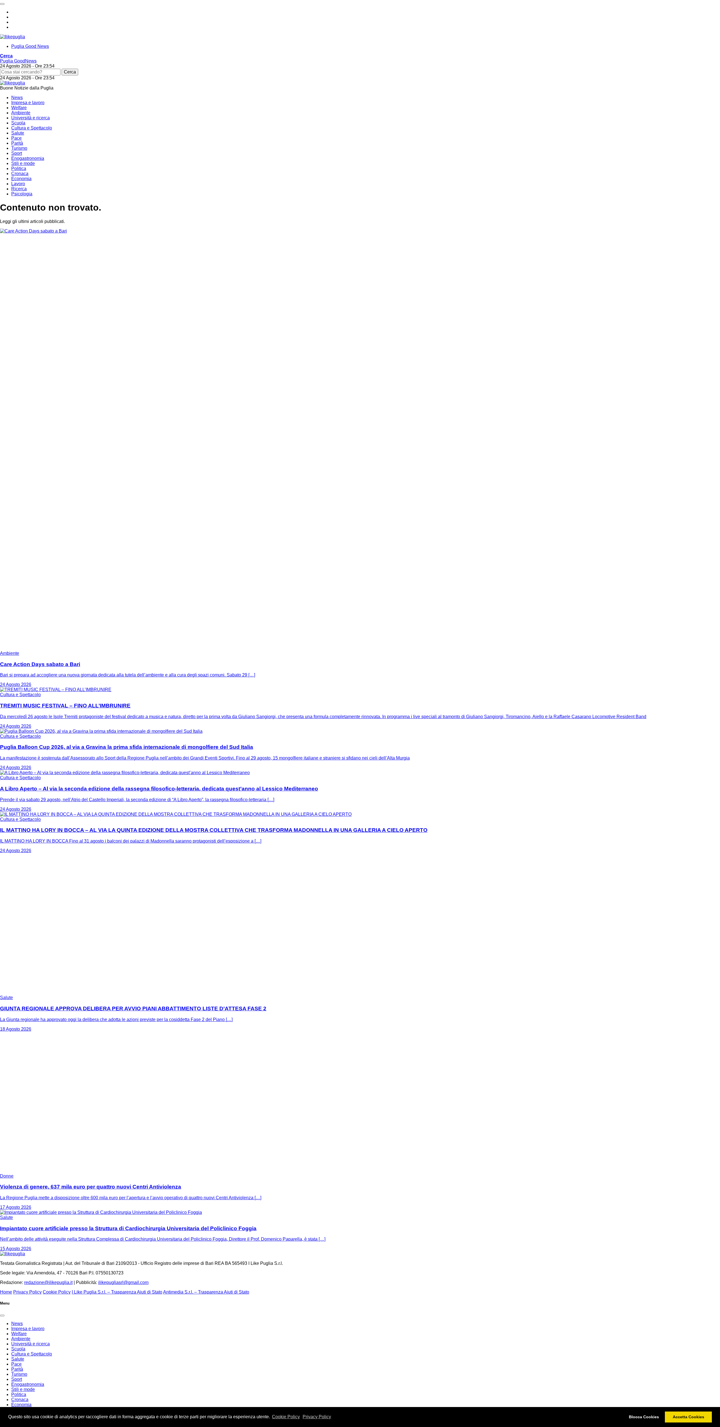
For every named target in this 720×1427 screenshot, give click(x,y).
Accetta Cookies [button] (688, 1417)
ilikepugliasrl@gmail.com (123, 1282)
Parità (17, 143)
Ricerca (19, 188)
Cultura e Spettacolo (31, 128)
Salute (17, 133)
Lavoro (18, 183)
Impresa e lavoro (27, 102)
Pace (16, 138)
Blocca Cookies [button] (644, 1417)
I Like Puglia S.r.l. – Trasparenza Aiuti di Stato (117, 1292)
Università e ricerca (30, 117)
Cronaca (19, 173)
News (17, 97)
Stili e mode (23, 163)
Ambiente (20, 112)
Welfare (19, 107)
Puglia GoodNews (18, 61)
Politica (18, 168)
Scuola (18, 122)
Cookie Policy (286, 1416)
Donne (7, 1176)
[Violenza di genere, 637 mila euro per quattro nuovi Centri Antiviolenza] (70, 1171)
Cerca (70, 72)
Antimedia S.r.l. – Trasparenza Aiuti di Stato (206, 1292)
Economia (21, 178)
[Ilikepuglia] (12, 36)
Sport (16, 153)
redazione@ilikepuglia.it (48, 1282)
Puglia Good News (30, 46)
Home (6, 1292)
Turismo (19, 148)
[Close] (2, 1315)
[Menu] (2, 4)
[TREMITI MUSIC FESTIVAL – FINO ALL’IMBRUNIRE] (55, 689)
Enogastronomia (27, 158)
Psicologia (21, 193)
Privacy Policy (317, 1416)
